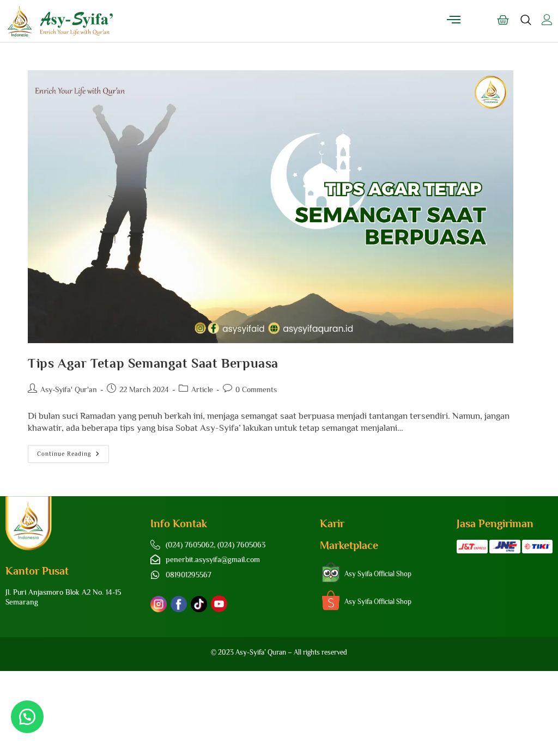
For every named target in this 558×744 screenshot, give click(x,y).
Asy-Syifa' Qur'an (68, 389)
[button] (27, 716)
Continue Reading (73, 451)
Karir (332, 523)
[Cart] (503, 20)
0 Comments (256, 389)
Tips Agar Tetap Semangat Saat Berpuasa (153, 363)
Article (202, 389)
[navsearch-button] (526, 25)
